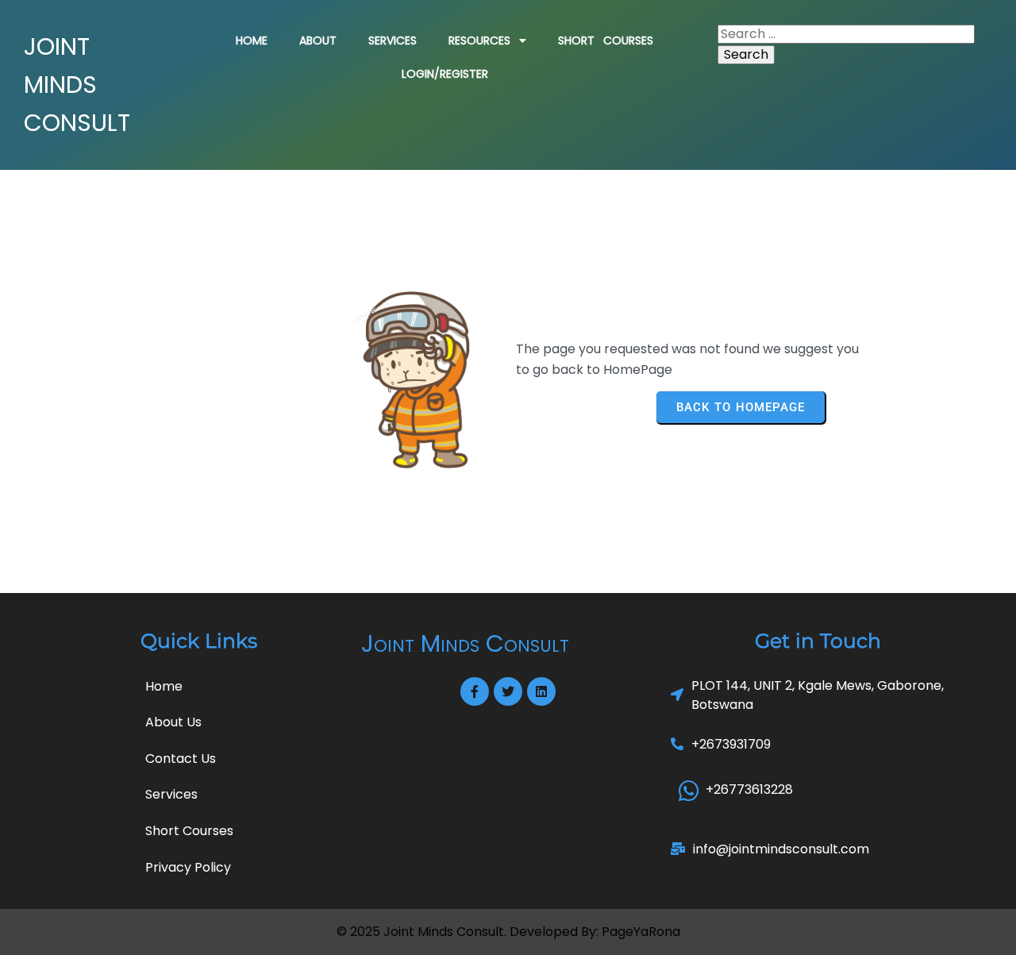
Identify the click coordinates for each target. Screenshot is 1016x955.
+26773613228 (749, 789)
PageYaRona (641, 931)
